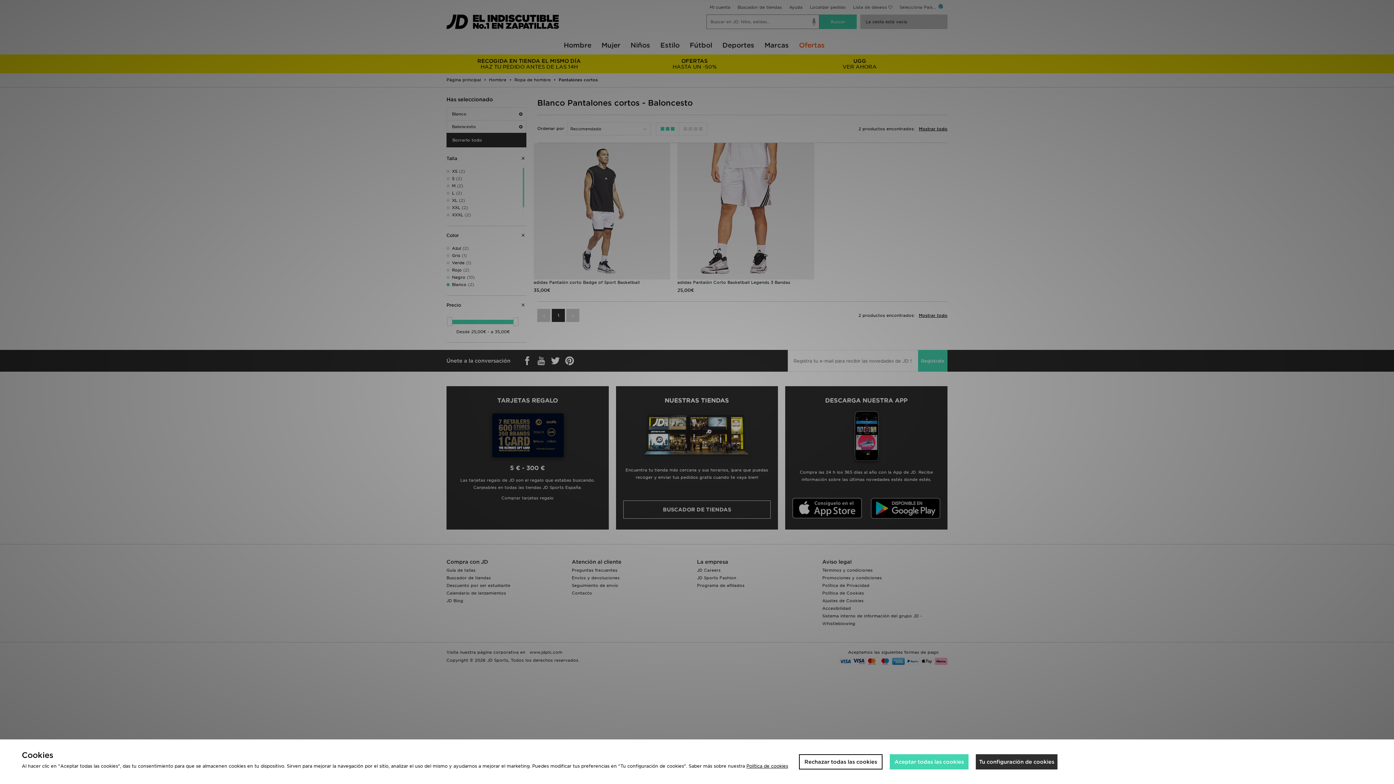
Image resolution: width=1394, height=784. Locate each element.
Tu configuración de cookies (1016, 762)
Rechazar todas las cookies (840, 762)
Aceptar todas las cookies (929, 762)
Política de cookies (767, 766)
